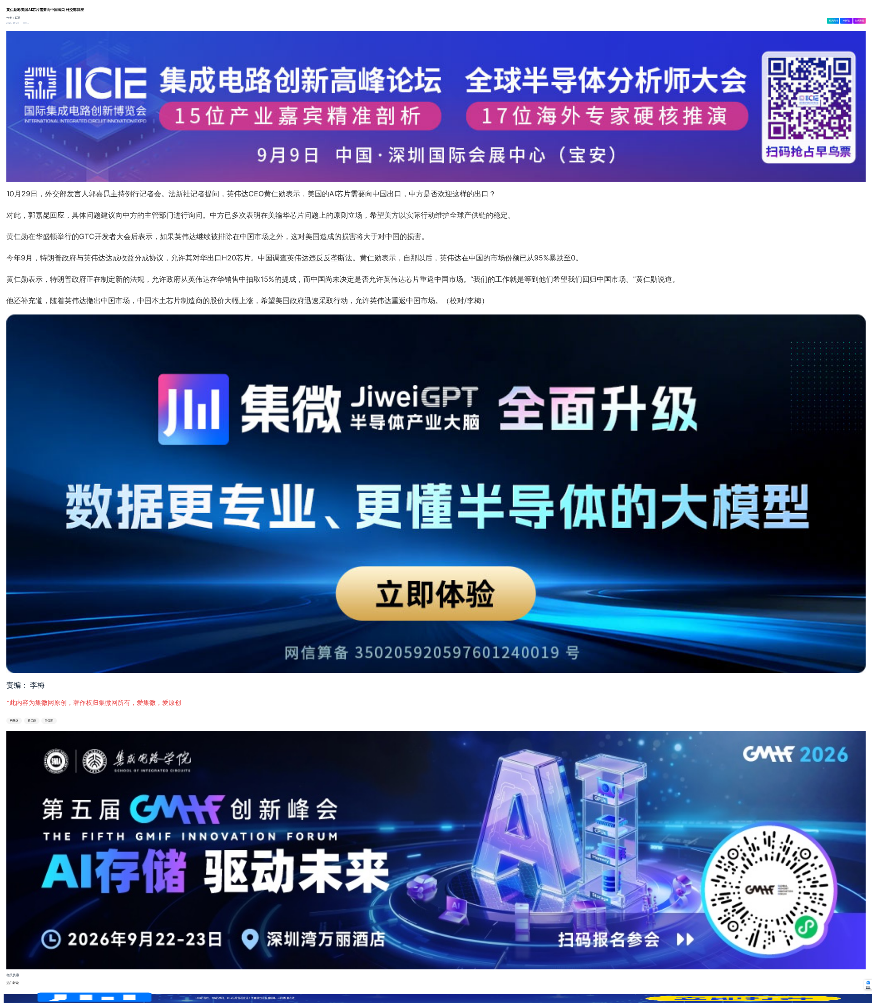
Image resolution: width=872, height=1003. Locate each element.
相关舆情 (833, 20)
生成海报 (859, 20)
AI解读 (846, 20)
